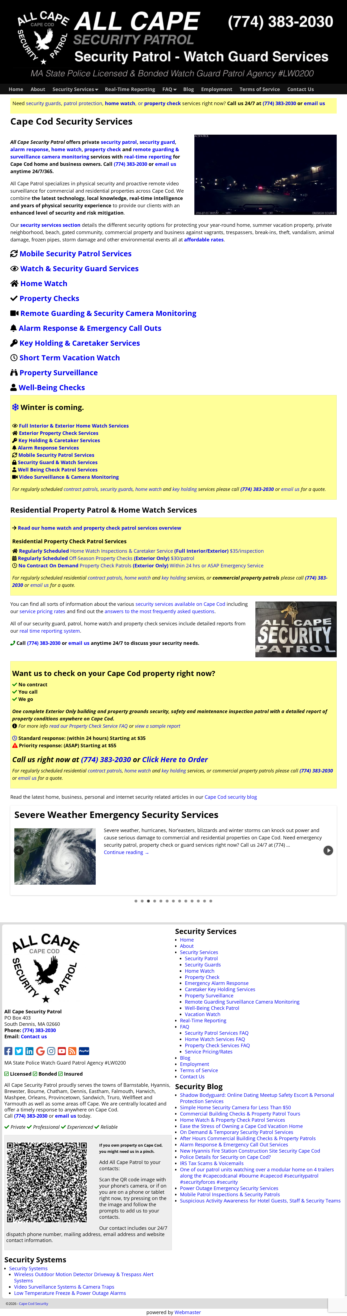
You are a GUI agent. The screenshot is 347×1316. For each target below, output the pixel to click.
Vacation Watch (202, 1014)
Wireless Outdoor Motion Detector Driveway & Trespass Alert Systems (83, 1277)
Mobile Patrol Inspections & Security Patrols (230, 1194)
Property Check (202, 977)
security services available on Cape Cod (180, 604)
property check (102, 149)
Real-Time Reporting (130, 89)
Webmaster (188, 1312)
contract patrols (81, 489)
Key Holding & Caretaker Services (80, 343)
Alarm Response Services (48, 447)
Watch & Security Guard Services (79, 268)
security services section (50, 225)
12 (204, 901)
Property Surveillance (59, 372)
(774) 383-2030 (279, 103)
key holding (184, 489)
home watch (66, 149)
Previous (17, 850)
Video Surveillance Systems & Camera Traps (64, 1286)
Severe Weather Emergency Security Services (116, 814)
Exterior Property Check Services (58, 433)
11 (198, 901)
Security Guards (203, 964)
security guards (43, 103)
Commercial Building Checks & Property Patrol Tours (240, 1113)
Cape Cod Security (33, 1303)
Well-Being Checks (52, 387)
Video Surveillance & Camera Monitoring (69, 477)
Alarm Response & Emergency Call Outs (90, 328)
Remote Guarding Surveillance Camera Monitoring (242, 1001)
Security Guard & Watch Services (58, 462)
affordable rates (203, 239)
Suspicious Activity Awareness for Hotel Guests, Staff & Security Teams (260, 1200)
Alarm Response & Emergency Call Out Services (234, 1144)
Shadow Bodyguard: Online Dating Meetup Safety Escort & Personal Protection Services (257, 1098)
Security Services (73, 89)
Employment (216, 89)
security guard (157, 142)
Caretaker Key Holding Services (220, 989)
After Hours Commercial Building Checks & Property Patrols (248, 1138)
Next (330, 850)
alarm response (29, 149)
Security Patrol (201, 958)
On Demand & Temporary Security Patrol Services (236, 1132)
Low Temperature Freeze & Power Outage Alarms (70, 1293)
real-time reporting (148, 156)
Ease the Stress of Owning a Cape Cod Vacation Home (241, 1126)
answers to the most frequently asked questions (159, 611)
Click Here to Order (175, 759)
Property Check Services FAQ (217, 1045)
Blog (188, 89)
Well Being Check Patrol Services (58, 469)
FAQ (167, 89)
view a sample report (157, 726)
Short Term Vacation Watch (70, 358)
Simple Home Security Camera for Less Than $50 (235, 1107)
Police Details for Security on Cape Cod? (225, 1157)
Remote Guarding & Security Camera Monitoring (108, 313)
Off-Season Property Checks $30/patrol (106, 558)
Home (16, 89)
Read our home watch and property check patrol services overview (99, 528)
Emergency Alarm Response (217, 983)
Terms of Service (260, 89)
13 (210, 901)
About (38, 89)
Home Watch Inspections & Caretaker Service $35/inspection (141, 551)
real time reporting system (50, 631)
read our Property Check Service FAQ (88, 726)
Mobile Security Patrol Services (75, 253)
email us (314, 103)
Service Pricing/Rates (209, 1051)
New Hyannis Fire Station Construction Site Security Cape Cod (250, 1150)
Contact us (34, 1036)
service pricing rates (42, 611)
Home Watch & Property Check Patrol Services (232, 1120)
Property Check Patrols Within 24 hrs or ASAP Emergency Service (141, 565)
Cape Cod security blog (231, 797)
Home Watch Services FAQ (215, 1039)
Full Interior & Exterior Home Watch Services (74, 425)
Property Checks (49, 298)
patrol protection (83, 103)
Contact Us (300, 89)
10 (192, 901)
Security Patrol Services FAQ (217, 1033)
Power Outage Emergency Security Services (229, 1188)
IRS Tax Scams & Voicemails (212, 1163)
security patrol (119, 142)
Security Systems (28, 1268)
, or (143, 103)
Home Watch (44, 283)
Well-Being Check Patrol (212, 1008)
